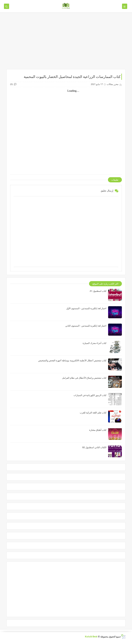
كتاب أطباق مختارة (97, 429)
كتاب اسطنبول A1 (98, 290)
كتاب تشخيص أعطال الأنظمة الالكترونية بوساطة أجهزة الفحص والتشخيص (72, 360)
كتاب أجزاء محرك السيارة (94, 343)
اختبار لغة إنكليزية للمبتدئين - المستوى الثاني (85, 325)
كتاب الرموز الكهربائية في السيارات (90, 395)
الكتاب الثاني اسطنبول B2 (94, 447)
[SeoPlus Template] (123, 636)
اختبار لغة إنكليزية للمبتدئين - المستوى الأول (86, 308)
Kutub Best (91, 636)
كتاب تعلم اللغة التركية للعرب (93, 412)
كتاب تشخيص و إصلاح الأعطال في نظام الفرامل (84, 377)
